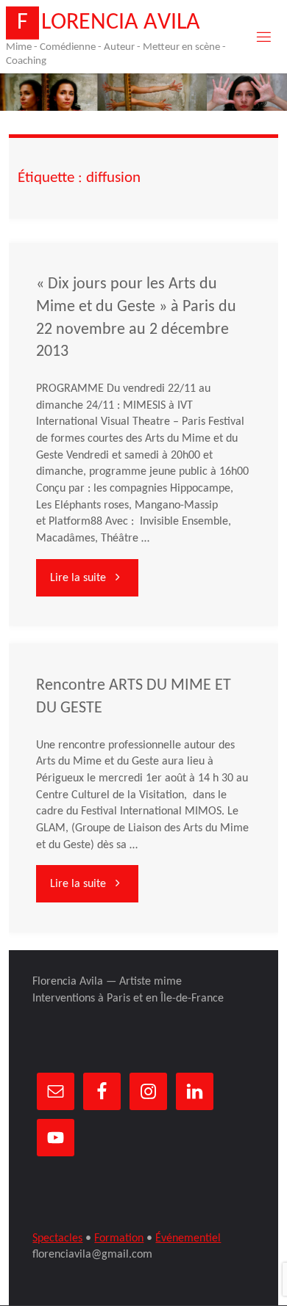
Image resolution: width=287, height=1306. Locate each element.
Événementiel (188, 1238)
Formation (119, 1238)
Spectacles (57, 1238)
